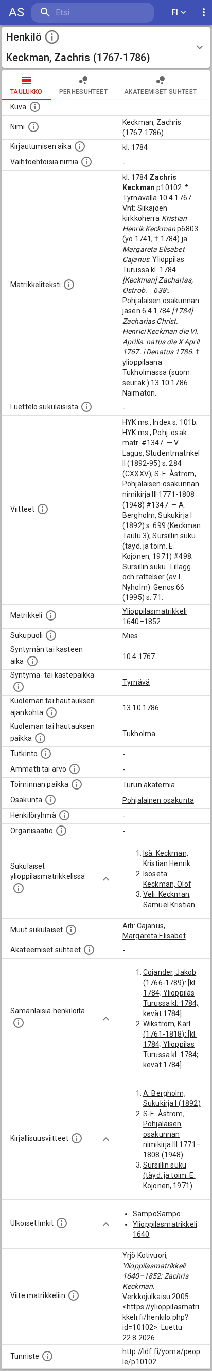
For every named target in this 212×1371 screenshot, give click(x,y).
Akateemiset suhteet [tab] (160, 92)
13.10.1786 (141, 708)
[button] (106, 47)
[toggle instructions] (52, 37)
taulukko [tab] (26, 92)
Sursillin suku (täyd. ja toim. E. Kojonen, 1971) (169, 1175)
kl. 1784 (135, 147)
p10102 (169, 187)
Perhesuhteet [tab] (83, 92)
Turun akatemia (148, 785)
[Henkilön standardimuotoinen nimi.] (33, 127)
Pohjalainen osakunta (158, 800)
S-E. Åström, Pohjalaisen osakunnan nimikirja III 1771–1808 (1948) (172, 1134)
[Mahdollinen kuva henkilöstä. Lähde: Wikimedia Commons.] (35, 107)
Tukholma (138, 733)
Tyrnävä (136, 682)
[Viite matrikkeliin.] (73, 1295)
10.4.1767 (138, 656)
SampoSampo (157, 1214)
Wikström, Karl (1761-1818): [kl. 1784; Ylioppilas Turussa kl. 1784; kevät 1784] (171, 1044)
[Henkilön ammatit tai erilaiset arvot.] (74, 769)
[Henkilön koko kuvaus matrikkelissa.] (69, 284)
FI (175, 12)
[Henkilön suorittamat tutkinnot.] (46, 753)
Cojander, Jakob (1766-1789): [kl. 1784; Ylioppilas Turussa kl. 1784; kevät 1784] (171, 993)
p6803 (187, 228)
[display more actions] (204, 13)
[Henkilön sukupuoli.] (51, 635)
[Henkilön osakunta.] (50, 800)
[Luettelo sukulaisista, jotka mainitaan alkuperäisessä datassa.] (86, 407)
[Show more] (106, 879)
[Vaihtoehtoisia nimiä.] (86, 162)
